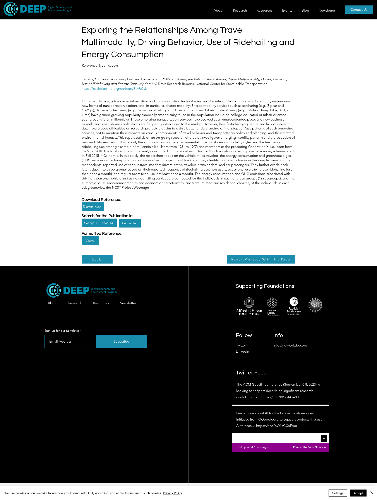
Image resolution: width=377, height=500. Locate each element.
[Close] (371, 493)
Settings (337, 493)
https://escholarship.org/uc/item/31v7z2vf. (114, 88)
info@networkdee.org (290, 345)
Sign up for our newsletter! (63, 330)
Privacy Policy (172, 493)
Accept (358, 493)
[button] (241, 10)
